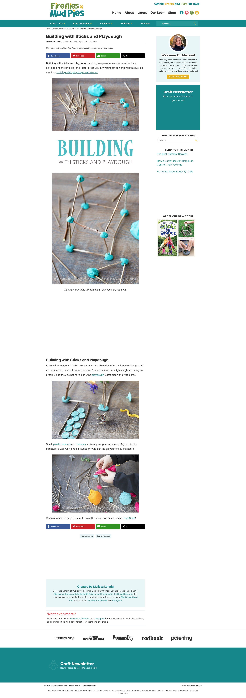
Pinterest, (102, 600)
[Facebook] (181, 13)
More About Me (178, 77)
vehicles (81, 444)
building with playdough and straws (77, 72)
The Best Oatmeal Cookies (172, 154)
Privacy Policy (74, 685)
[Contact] (197, 13)
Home (48, 29)
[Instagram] (192, 13)
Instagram (100, 618)
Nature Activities (69, 29)
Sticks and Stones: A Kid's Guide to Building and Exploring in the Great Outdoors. (93, 594)
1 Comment (93, 42)
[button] (141, 81)
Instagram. (117, 600)
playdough (98, 374)
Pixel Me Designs (195, 685)
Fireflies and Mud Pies (67, 10)
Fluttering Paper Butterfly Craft (175, 171)
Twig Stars (129, 518)
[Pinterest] (187, 13)
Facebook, (93, 600)
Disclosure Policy (89, 685)
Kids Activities (57, 29)
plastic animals (62, 444)
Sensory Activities (103, 536)
